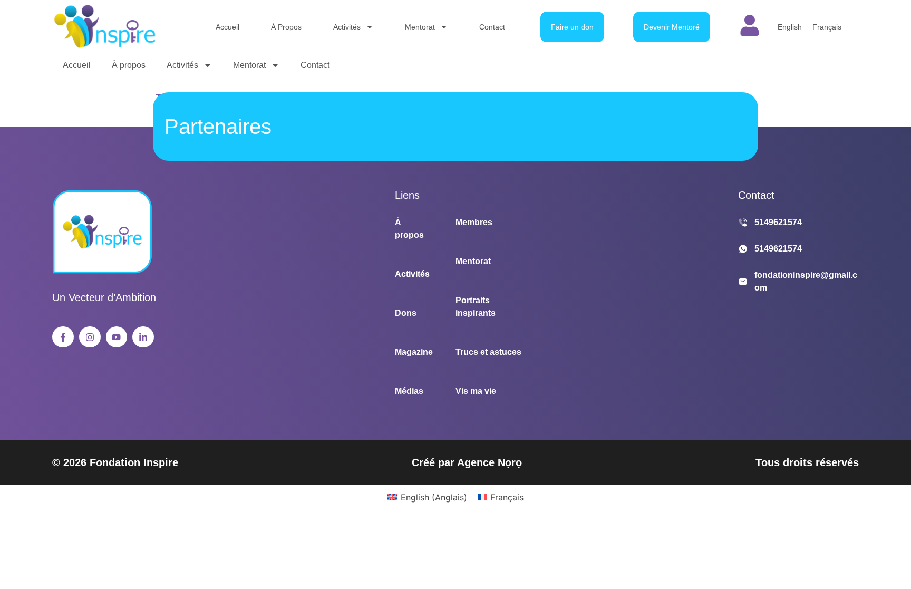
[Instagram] (90, 337)
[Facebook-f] (63, 337)
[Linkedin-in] (143, 337)
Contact (492, 27)
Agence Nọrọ (489, 462)
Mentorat (420, 27)
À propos (286, 27)
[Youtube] (117, 337)
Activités (347, 27)
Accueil (227, 27)
